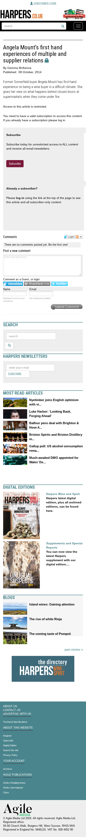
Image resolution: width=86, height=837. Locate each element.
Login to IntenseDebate (13, 284)
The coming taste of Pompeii (50, 634)
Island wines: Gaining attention (52, 604)
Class (6, 792)
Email (32, 289)
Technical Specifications (15, 722)
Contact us (11, 710)
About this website (18, 727)
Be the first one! (58, 244)
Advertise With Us (17, 713)
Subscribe (15, 163)
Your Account (14, 760)
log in (20, 198)
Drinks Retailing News (14, 783)
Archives (7, 769)
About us (10, 706)
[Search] (62, 26)
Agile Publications (17, 774)
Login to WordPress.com (37, 284)
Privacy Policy (10, 755)
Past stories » (73, 649)
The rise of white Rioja (45, 619)
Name (6, 289)
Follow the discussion (79, 237)
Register (7, 735)
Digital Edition (9, 745)
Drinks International (13, 787)
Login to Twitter (59, 284)
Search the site (10, 750)
